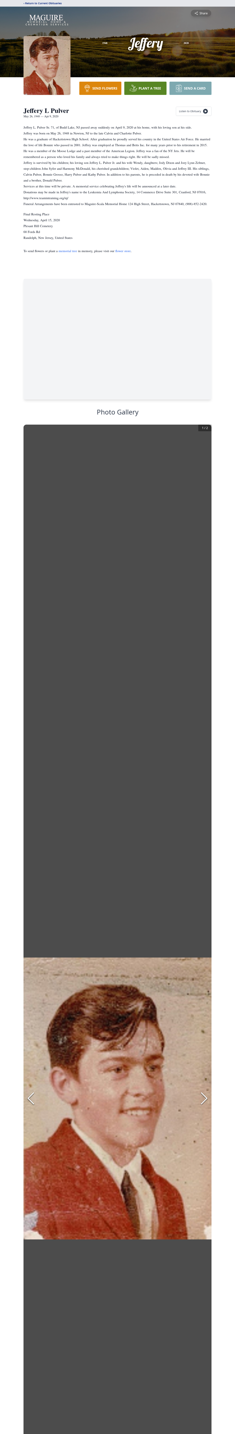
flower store (123, 251)
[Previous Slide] (31, 1098)
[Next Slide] (204, 1098)
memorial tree (68, 251)
